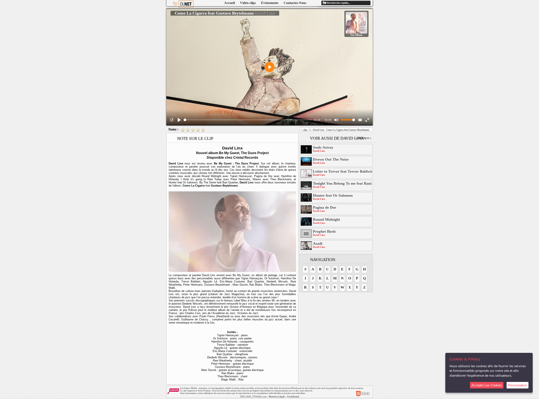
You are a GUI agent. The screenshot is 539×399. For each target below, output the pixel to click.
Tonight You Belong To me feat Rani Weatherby (342, 183)
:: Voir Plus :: (363, 138)
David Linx (318, 129)
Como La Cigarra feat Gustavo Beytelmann (347, 129)
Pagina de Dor (324, 207)
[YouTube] (360, 120)
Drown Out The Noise (331, 159)
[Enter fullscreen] (367, 120)
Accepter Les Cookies (486, 385)
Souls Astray (323, 147)
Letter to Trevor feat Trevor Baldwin (342, 171)
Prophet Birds (324, 231)
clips (305, 129)
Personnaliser (517, 385)
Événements (269, 3)
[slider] (248, 120)
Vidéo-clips (248, 3)
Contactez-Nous (295, 3)
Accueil (229, 3)
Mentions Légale (277, 396)
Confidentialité (294, 396)
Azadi (317, 243)
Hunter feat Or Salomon (333, 195)
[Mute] (336, 120)
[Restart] (171, 120)
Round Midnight (326, 219)
